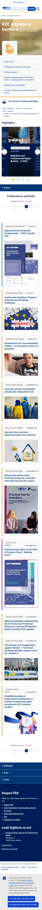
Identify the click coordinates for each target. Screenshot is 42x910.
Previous (4, 152)
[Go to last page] (26, 210)
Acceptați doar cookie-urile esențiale (23, 905)
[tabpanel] (21, 151)
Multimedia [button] (8, 766)
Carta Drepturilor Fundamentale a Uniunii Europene (20, 809)
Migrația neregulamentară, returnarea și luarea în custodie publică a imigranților (19, 78)
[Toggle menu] (38, 9)
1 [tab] (13, 179)
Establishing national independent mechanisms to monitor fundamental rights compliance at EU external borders (18, 701)
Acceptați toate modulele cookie (21, 899)
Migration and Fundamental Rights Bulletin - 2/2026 (21, 158)
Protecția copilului (11, 72)
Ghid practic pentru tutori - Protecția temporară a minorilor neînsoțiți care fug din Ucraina (20, 478)
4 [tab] (28, 179)
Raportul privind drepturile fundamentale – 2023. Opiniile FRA (19, 233)
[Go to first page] (5, 206)
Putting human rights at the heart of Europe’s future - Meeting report (21, 552)
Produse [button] (7, 188)
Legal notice (15, 867)
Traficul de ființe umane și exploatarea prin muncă (20, 91)
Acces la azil (8, 62)
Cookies (23, 867)
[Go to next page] (23, 210)
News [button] (6, 773)
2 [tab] (18, 179)
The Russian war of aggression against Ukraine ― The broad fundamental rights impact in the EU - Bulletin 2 (20, 649)
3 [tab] (23, 179)
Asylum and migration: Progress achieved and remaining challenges (20, 300)
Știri (5, 817)
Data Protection (32, 867)
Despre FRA (8, 805)
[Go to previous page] (8, 206)
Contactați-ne (7, 845)
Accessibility (4, 869)
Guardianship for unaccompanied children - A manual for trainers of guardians (21, 346)
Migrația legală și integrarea (14, 85)
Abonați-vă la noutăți (12, 820)
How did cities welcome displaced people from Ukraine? (20, 433)
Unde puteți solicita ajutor (14, 814)
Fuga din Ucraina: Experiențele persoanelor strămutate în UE (19, 390)
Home (3, 16)
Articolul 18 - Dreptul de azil (24, 108)
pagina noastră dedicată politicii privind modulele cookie (21, 882)
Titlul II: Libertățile (7, 108)
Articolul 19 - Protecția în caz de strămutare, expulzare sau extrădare (21, 115)
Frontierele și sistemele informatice (17, 67)
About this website (6, 867)
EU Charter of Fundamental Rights (23, 101)
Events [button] (6, 780)
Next (37, 152)
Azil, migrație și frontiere (14, 16)
